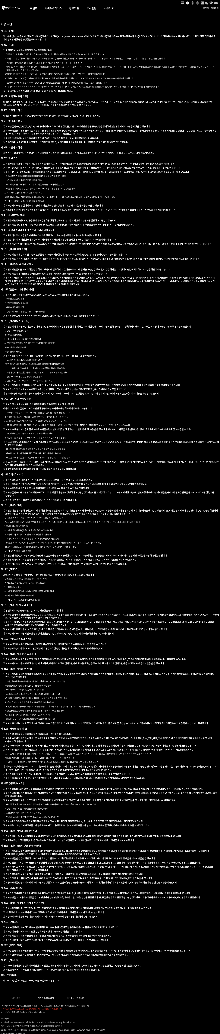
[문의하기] (216, 3)
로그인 (206, 8)
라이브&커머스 (53, 8)
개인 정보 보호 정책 (46, 997)
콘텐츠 (33, 8)
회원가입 (215, 8)
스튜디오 (109, 8)
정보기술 (74, 8)
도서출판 (91, 8)
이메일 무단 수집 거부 (76, 997)
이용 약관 (16, 997)
